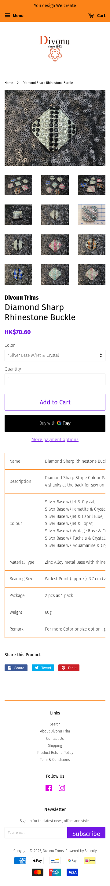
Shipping (55, 745)
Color (10, 345)
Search (55, 724)
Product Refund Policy (55, 752)
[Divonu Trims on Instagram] (61, 789)
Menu (18, 15)
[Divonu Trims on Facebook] (48, 789)
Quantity (13, 369)
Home (9, 83)
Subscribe (86, 833)
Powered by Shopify (81, 851)
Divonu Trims (53, 851)
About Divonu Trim (55, 731)
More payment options (55, 439)
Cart (100, 15)
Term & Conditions (55, 760)
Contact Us (55, 738)
